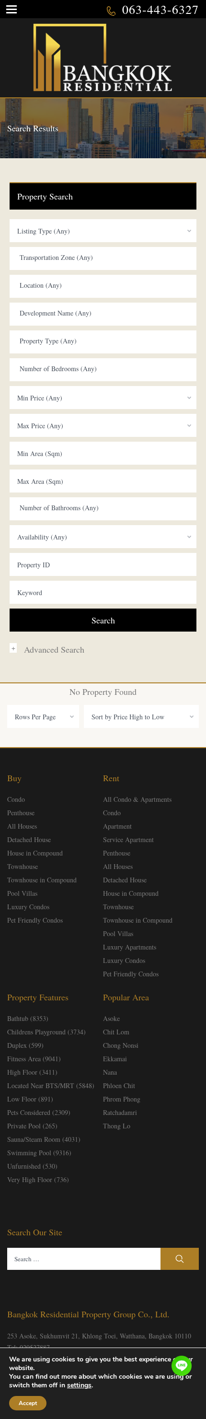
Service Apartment (128, 839)
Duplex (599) (25, 1045)
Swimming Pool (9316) (39, 1152)
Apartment (117, 826)
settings (79, 1385)
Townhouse (22, 866)
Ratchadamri (120, 1112)
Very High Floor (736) (38, 1179)
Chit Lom (116, 1031)
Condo (16, 799)
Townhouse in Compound (42, 879)
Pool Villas (22, 893)
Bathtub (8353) (27, 1018)
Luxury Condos (28, 906)
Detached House (29, 839)
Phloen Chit (119, 1085)
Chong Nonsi (120, 1045)
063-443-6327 (160, 9)
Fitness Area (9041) (34, 1058)
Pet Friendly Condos (35, 920)
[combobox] (103, 230)
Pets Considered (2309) (38, 1112)
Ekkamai (115, 1058)
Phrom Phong (121, 1098)
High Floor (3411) (32, 1072)
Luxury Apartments (129, 946)
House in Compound (35, 852)
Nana (110, 1072)
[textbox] (105, 257)
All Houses (22, 826)
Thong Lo (116, 1125)
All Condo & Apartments (137, 799)
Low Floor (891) (30, 1098)
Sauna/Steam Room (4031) (43, 1139)
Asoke (111, 1018)
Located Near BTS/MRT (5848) (50, 1085)
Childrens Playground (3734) (46, 1031)
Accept (28, 1403)
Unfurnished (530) (32, 1166)
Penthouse (20, 812)
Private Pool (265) (32, 1125)
